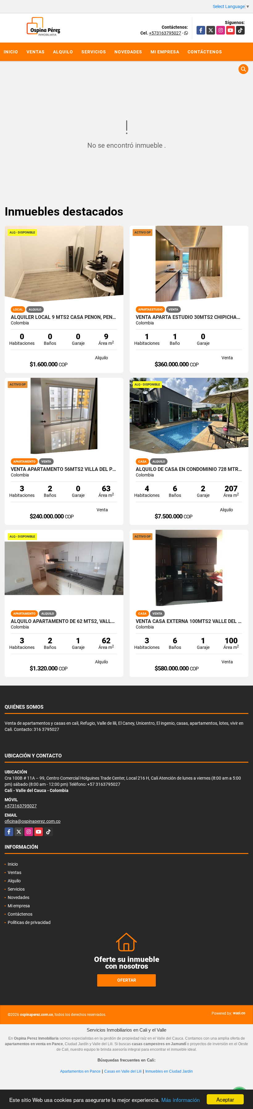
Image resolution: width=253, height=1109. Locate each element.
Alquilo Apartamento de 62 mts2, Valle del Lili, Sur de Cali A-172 (64, 621)
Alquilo (63, 51)
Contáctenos (205, 51)
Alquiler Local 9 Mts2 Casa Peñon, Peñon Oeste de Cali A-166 (64, 317)
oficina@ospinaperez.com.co (32, 821)
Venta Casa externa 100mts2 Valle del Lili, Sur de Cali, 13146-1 (189, 621)
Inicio (11, 51)
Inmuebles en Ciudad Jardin (169, 1071)
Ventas (36, 51)
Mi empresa (165, 51)
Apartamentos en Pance (80, 1071)
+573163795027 (165, 33)
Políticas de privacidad (29, 922)
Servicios (93, 51)
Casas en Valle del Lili (123, 1071)
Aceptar (225, 1099)
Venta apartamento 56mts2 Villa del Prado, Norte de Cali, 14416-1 (64, 469)
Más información (180, 1099)
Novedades (128, 51)
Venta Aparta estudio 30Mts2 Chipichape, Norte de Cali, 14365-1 (189, 317)
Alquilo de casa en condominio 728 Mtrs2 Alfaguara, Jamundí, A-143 (189, 469)
